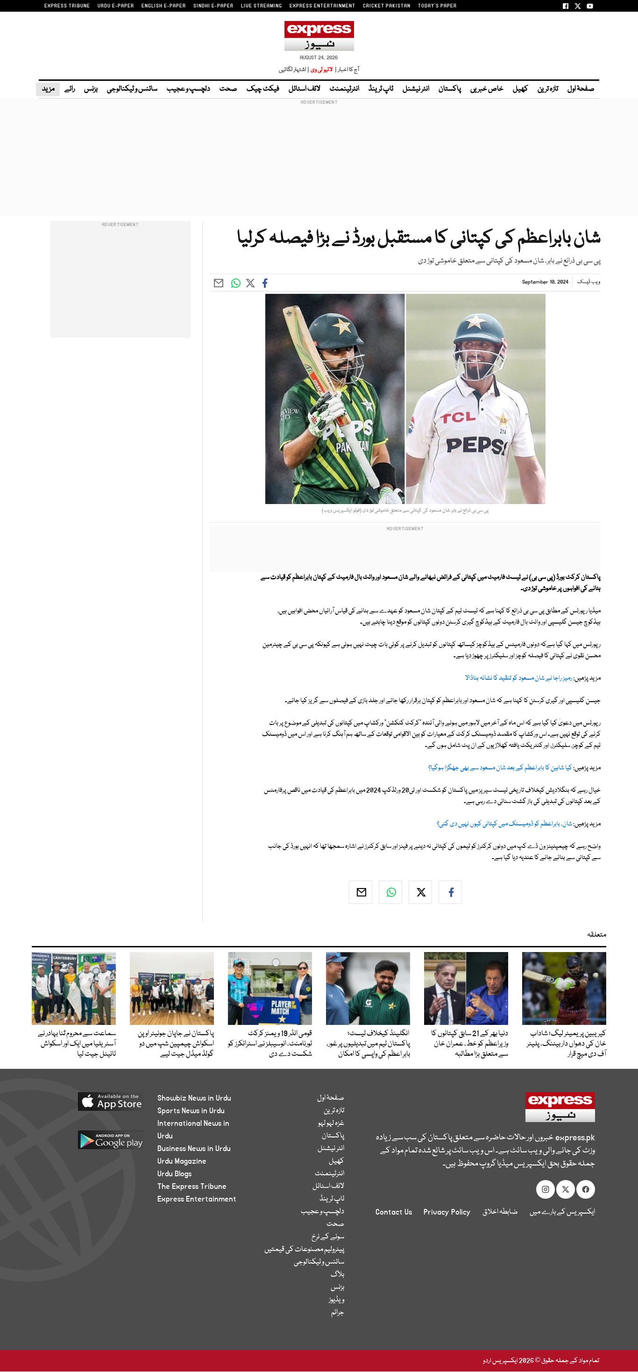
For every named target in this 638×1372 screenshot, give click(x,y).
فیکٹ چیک (263, 89)
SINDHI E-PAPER (213, 6)
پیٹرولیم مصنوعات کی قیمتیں (304, 1249)
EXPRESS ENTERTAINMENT (322, 6)
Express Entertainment (196, 1199)
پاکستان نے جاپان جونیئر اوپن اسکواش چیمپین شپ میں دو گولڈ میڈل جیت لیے (176, 1044)
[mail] (360, 892)
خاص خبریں (486, 89)
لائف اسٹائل (304, 89)
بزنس (91, 89)
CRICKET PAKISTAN (387, 6)
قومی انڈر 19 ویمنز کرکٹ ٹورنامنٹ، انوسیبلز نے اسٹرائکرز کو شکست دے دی (270, 1044)
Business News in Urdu (194, 1148)
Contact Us (394, 1212)
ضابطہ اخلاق (500, 1212)
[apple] (93, 1105)
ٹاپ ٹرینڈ (381, 89)
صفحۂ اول (581, 89)
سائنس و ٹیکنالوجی (132, 89)
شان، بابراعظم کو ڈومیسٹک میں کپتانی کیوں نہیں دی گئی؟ (504, 824)
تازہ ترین (548, 89)
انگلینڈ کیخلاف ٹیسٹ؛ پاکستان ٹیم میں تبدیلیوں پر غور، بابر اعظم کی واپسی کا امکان (368, 1044)
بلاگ (337, 1274)
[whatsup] (390, 892)
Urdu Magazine (181, 1161)
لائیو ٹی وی (322, 69)
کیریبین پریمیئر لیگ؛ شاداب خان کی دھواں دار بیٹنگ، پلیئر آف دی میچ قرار (566, 1044)
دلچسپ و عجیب (188, 89)
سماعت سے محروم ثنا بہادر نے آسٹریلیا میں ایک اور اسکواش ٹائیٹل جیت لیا (77, 1044)
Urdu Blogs (174, 1174)
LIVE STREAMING (261, 6)
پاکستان (450, 89)
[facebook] (450, 892)
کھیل (520, 89)
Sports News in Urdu (191, 1110)
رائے (69, 89)
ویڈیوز (336, 1300)
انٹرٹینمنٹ (344, 89)
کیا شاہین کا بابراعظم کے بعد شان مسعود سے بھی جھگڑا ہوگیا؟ (500, 768)
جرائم (337, 1312)
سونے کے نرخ (328, 1237)
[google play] (93, 1143)
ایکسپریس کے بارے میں (562, 1212)
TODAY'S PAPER (437, 6)
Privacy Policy (447, 1212)
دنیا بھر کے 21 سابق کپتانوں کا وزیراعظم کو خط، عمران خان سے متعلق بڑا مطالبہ (469, 1044)
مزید (48, 89)
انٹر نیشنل (416, 89)
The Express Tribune (192, 1186)
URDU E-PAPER (116, 6)
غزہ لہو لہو (331, 1123)
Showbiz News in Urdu (194, 1098)
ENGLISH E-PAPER (164, 6)
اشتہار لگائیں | (294, 69)
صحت (228, 89)
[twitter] (420, 892)
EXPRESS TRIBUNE (67, 6)
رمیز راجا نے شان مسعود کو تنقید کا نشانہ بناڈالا (518, 678)
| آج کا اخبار (346, 69)
